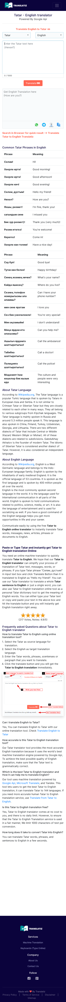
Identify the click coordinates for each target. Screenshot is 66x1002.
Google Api (8, 783)
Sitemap (32, 998)
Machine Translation (37, 942)
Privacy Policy (10, 994)
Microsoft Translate (28, 783)
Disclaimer (50, 994)
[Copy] (58, 124)
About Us (33, 960)
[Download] (51, 124)
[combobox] (16, 35)
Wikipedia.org (26, 394)
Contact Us (33, 966)
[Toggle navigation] (57, 5)
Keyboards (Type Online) (33, 948)
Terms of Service (30, 994)
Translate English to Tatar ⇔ (33, 29)
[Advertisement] (33, 878)
